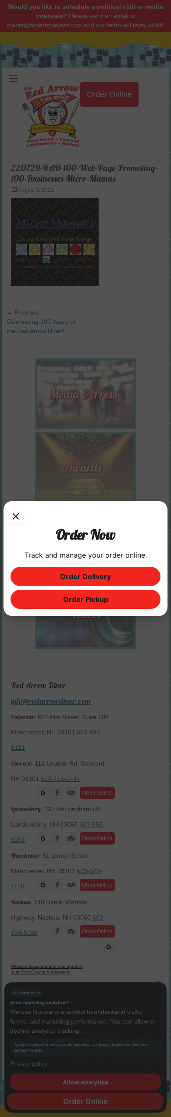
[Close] (16, 517)
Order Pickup (85, 599)
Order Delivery (85, 576)
